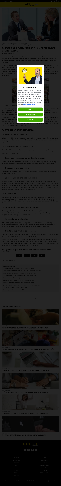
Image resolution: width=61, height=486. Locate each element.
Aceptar (30, 109)
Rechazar (30, 120)
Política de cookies (29, 104)
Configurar (30, 114)
